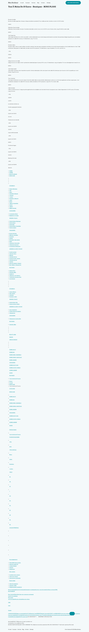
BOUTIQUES (11, 267)
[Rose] (9, 551)
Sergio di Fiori (12, 270)
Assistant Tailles (13, 585)
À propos (27, 2)
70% (10, 442)
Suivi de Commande (20, 589)
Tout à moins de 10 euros (15, 378)
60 (10, 524)
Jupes (10, 200)
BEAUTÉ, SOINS (12, 334)
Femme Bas (11, 224)
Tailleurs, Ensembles (13, 203)
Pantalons (11, 464)
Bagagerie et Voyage (14, 215)
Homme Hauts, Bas (13, 302)
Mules (10, 241)
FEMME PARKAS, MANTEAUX (15, 357)
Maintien (11, 255)
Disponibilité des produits (15, 562)
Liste (9, 605)
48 (10, 515)
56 (10, 519)
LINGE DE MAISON (13, 339)
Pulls (10, 190)
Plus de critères (18, 599)
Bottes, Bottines (13, 233)
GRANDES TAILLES (13, 218)
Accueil (22, 2)
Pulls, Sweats (12, 293)
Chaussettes (12, 313)
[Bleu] (9, 532)
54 (10, 505)
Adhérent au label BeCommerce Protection (24, 615)
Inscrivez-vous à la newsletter (41, 589)
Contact (43, 2)
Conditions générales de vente (49, 615)
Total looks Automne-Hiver (15, 277)
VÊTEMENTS (12, 185)
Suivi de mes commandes (14, 578)
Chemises (11, 295)
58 (10, 510)
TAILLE (10, 472)
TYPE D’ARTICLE (12, 449)
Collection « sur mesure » (14, 275)
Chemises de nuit (13, 260)
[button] (73, 3)
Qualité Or (11, 274)
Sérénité (11, 567)
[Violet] (9, 556)
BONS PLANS (12, 392)
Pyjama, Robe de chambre (15, 311)
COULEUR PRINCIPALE (14, 527)
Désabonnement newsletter (15, 587)
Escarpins (11, 236)
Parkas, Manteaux (13, 189)
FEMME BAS (12, 352)
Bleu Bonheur (13, 3)
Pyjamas (11, 261)
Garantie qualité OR (13, 564)
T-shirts (11, 197)
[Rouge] (9, 547)
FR (55, 589)
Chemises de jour (13, 257)
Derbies (11, 238)
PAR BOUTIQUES (12, 429)
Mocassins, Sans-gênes (14, 240)
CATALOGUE (12, 388)
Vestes (10, 205)
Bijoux (10, 454)
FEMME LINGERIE (13, 360)
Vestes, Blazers (12, 292)
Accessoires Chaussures (14, 246)
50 (10, 500)
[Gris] (9, 537)
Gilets (10, 192)
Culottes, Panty (12, 253)
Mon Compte (11, 594)
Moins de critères (26, 599)
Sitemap (48, 2)
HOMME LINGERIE (13, 370)
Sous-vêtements (13, 309)
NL (57, 589)
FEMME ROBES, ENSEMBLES (15, 354)
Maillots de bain (12, 208)
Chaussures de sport (14, 244)
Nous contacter (51, 589)
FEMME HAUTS (12, 349)
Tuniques (11, 195)
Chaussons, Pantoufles (14, 243)
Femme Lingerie (12, 227)
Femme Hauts (12, 223)
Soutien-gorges (12, 252)
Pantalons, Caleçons (13, 198)
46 (10, 481)
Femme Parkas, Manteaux (15, 221)
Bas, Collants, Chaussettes (15, 265)
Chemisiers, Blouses (13, 193)
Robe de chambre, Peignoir (15, 263)
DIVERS (11, 373)
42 (10, 486)
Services (33, 2)
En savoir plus (25, 616)
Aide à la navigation (13, 583)
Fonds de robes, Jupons (14, 258)
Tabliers (11, 206)
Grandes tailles (12, 272)
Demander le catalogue (30, 589)
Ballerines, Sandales (13, 235)
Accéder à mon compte (14, 575)
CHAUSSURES (12, 230)
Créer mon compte (13, 576)
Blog (38, 2)
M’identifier (16, 594)
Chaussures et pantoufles (15, 318)
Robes (10, 201)
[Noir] (9, 542)
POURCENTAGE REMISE (14, 437)
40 (10, 496)
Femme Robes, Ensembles (15, 226)
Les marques (12, 278)
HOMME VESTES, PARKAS (14, 367)
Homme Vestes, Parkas (14, 304)
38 (10, 476)
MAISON (11, 337)
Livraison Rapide (13, 566)
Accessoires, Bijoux (13, 214)
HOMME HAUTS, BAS (13, 365)
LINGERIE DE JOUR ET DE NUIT (15, 249)
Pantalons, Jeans (13, 296)
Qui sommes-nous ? (38, 615)
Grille (9, 602)
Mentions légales (15, 616)
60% (10, 446)
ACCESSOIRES (12, 210)
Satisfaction (12, 569)
